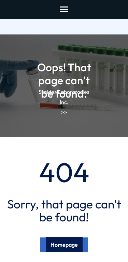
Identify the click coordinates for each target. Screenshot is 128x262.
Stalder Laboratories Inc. (64, 96)
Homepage (64, 244)
